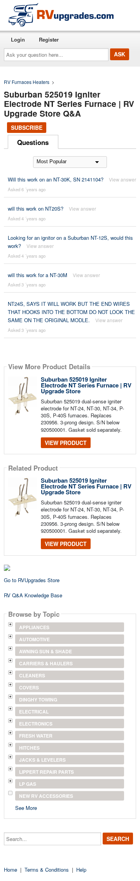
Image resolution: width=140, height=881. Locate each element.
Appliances (34, 627)
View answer (122, 179)
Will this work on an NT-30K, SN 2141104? (55, 179)
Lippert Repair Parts (46, 771)
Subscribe (26, 127)
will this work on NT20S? (35, 208)
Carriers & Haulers (46, 663)
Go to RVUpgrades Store (32, 580)
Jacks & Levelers (42, 759)
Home (10, 869)
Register (49, 39)
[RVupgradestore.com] (61, 14)
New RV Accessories (46, 795)
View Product (66, 443)
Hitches (29, 747)
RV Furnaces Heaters (26, 82)
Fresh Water (35, 735)
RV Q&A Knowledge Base (33, 595)
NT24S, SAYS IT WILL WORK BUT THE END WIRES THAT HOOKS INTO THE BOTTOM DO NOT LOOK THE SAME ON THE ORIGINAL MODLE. (71, 312)
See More (26, 807)
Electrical (34, 711)
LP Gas (27, 783)
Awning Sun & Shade (45, 651)
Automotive (34, 639)
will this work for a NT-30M (37, 275)
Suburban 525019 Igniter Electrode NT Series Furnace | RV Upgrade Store (86, 385)
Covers (29, 687)
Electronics (35, 723)
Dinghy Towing (38, 699)
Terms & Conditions (46, 869)
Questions (33, 142)
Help (81, 869)
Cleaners (32, 675)
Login (18, 39)
